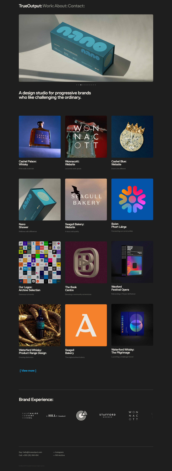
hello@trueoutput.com (32, 452)
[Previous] (22, 48)
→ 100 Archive (59, 455)
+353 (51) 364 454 (30, 455)
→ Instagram (58, 452)
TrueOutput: (30, 6)
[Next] (150, 48)
